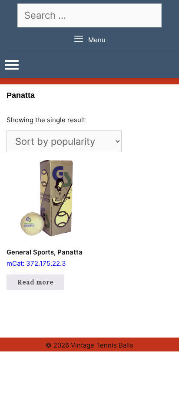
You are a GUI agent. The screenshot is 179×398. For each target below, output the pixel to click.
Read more (35, 282)
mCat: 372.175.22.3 (45, 258)
